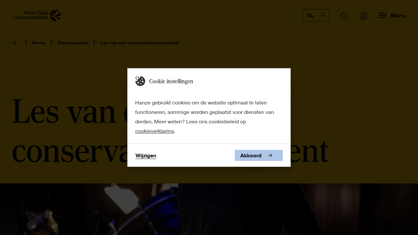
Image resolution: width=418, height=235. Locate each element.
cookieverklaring (154, 131)
